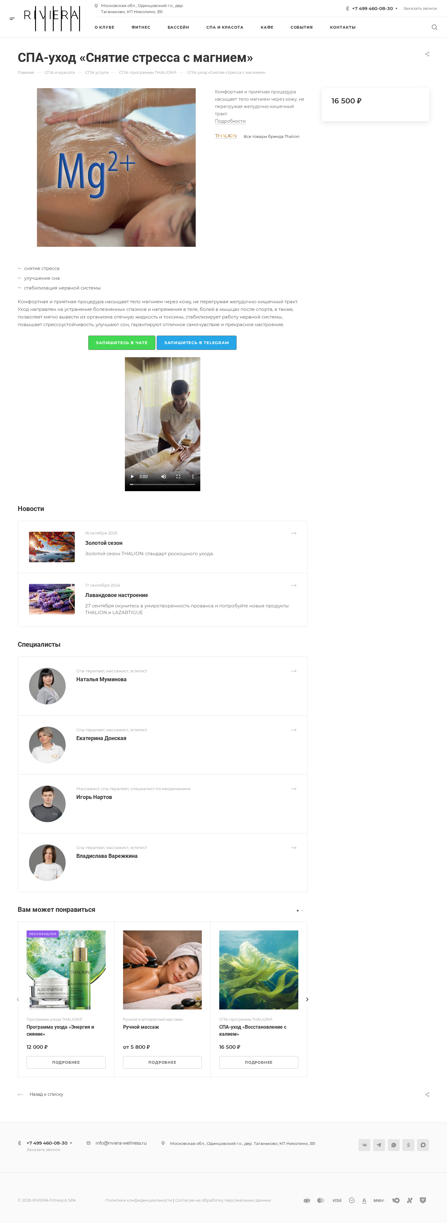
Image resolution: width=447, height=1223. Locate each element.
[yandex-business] (408, 1145)
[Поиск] (434, 27)
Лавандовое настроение (116, 595)
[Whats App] (394, 1145)
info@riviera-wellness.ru (121, 1143)
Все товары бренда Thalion (272, 136)
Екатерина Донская (101, 738)
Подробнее (66, 1062)
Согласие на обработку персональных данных (223, 1200)
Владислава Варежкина (107, 856)
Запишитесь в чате (122, 342)
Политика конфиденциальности (138, 1200)
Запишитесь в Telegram (196, 342)
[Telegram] (379, 1145)
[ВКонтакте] (364, 1145)
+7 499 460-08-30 (372, 8)
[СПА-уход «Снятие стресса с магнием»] (116, 167)
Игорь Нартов (94, 797)
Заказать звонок (420, 8)
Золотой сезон (103, 543)
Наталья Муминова (101, 679)
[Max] (423, 1145)
